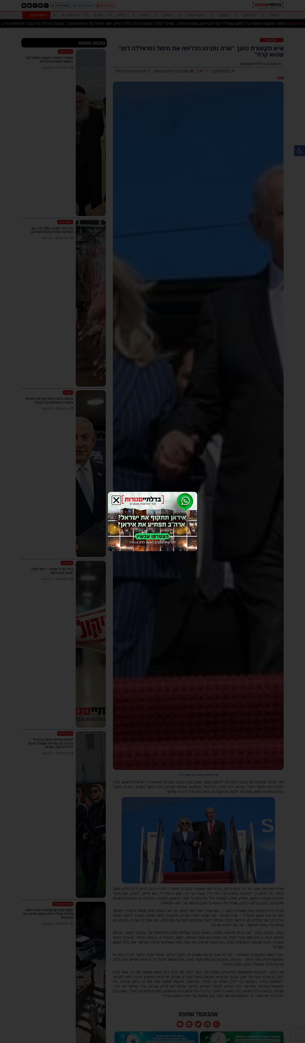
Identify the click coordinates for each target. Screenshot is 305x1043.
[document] (152, 521)
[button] (116, 500)
